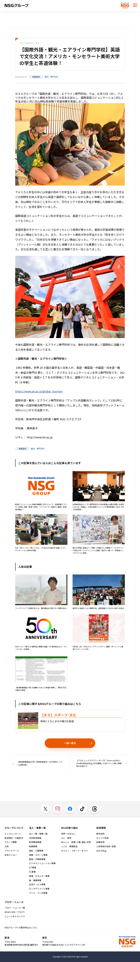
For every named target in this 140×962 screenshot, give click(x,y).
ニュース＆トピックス (15, 916)
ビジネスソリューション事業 (42, 863)
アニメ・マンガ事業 (38, 893)
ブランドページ (12, 850)
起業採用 (100, 842)
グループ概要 (11, 842)
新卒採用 (100, 833)
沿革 (7, 846)
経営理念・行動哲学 (14, 838)
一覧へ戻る (70, 743)
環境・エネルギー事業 (39, 876)
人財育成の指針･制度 (106, 846)
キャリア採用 (102, 838)
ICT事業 (32, 867)
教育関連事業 (35, 842)
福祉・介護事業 (36, 850)
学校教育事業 (35, 838)
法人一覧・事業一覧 (38, 833)
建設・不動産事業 (37, 859)
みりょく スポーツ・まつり (74, 850)
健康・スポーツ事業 (38, 855)
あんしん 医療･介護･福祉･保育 (76, 842)
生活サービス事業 (37, 884)
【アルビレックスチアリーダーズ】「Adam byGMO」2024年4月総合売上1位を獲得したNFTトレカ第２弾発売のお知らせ (99, 763)
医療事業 (33, 846)
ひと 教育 (66, 838)
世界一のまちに (68, 833)
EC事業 (32, 871)
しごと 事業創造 (69, 846)
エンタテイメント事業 (39, 888)
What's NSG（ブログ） (15, 912)
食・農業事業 (35, 880)
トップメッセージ (13, 833)
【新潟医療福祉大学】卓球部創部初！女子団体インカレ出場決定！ (39, 763)
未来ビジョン (11, 855)
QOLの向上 (101, 850)
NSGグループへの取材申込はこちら (21, 927)
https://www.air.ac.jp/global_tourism (38, 391)
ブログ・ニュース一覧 (15, 907)
